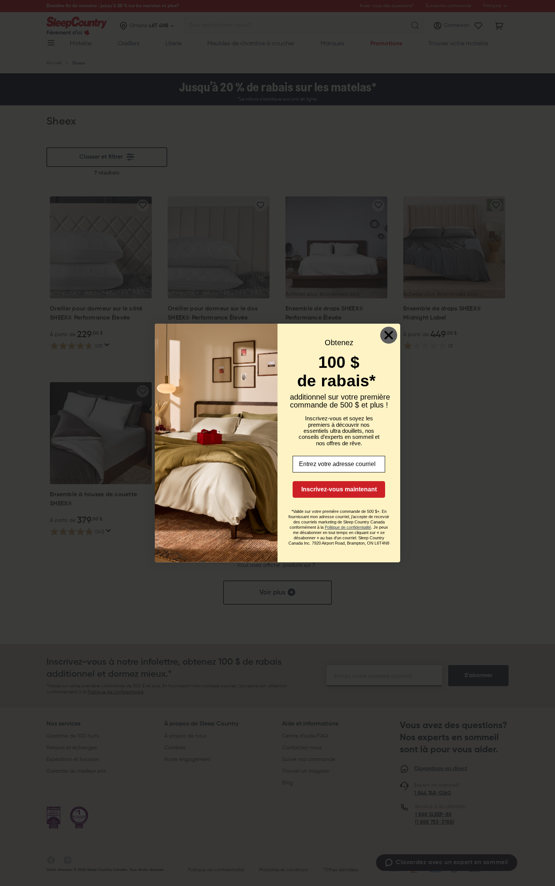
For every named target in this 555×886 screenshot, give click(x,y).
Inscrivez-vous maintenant (339, 489)
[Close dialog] (388, 335)
